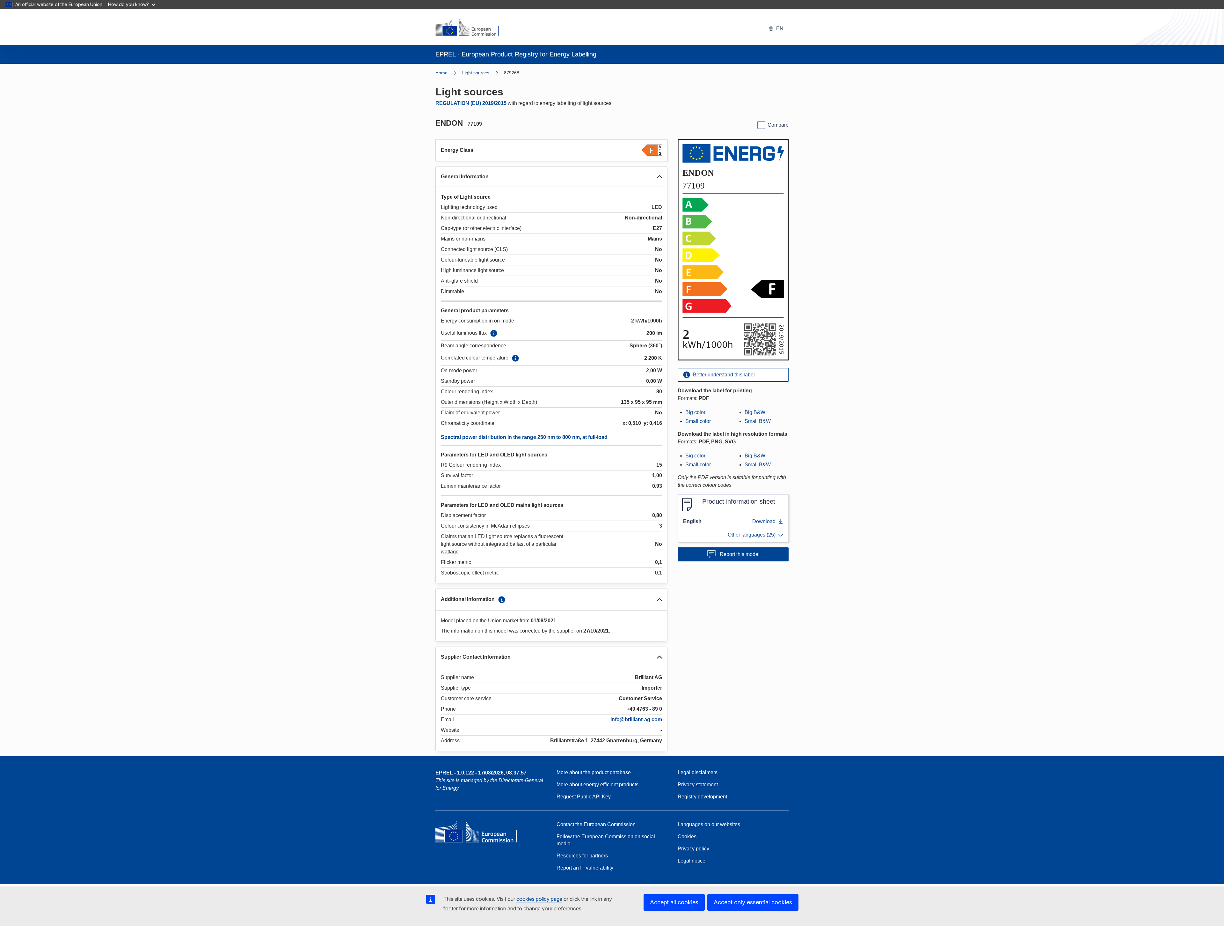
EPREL (481, 772)
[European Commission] (471, 28)
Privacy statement (698, 784)
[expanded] (659, 177)
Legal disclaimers (698, 772)
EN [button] (779, 28)
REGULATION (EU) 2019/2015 (470, 103)
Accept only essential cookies (753, 902)
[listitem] (483, 73)
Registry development (702, 796)
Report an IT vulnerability (585, 867)
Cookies (687, 836)
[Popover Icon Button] (493, 333)
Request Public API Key (584, 796)
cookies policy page (539, 899)
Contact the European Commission (596, 824)
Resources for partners (582, 855)
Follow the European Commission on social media (606, 840)
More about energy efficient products (597, 784)
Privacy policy (693, 848)
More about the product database (594, 772)
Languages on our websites (709, 824)
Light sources (475, 72)
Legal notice (691, 860)
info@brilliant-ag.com (636, 719)
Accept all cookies (674, 902)
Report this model (740, 554)
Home (441, 72)
